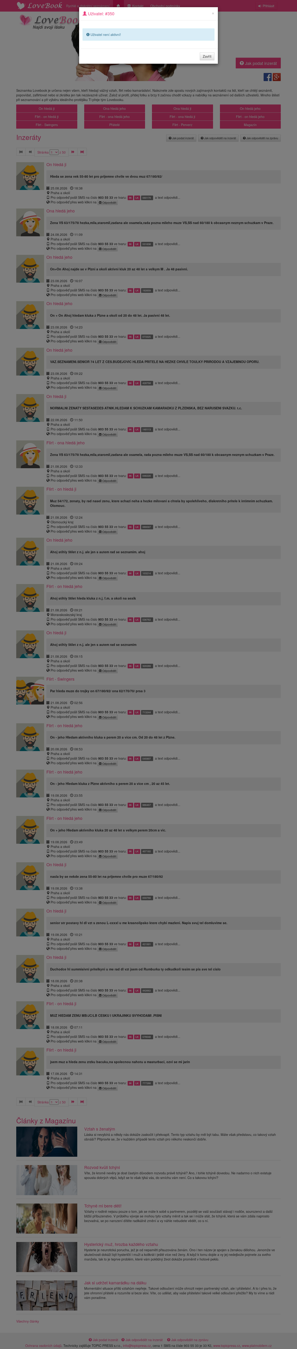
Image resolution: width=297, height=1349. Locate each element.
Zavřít (207, 56)
